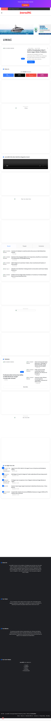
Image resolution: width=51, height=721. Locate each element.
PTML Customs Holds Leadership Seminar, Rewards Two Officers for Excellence (41, 372)
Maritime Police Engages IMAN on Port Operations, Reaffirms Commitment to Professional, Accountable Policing (29, 257)
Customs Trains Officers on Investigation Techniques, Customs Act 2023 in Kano (41, 379)
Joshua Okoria (30, 48)
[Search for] (49, 13)
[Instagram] (26, 575)
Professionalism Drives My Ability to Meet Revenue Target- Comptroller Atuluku (13, 376)
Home (18, 715)
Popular (24, 246)
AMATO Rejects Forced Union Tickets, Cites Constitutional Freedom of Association (26, 8)
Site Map (48, 715)
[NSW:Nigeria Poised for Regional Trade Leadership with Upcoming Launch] (6, 476)
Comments (41, 246)
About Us (23, 715)
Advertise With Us (29, 715)
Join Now (25, 5)
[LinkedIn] (25, 575)
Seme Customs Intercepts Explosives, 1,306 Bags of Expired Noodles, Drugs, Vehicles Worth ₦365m (41, 364)
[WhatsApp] (29, 575)
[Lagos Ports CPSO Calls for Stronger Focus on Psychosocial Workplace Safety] (6, 470)
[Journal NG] (25, 12)
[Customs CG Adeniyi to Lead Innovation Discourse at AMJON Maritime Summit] (6, 252)
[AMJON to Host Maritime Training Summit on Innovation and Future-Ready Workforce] (6, 270)
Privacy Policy (42, 715)
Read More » (31, 61)
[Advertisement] (25, 20)
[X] (23, 575)
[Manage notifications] (3, 718)
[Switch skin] (47, 13)
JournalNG (7, 713)
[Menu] (1, 13)
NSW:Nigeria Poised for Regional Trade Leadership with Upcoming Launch (29, 474)
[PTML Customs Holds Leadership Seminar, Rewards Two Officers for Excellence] (30, 371)
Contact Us (36, 715)
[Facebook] (21, 575)
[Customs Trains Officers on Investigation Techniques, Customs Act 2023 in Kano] (30, 379)
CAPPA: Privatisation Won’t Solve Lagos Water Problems (37, 51)
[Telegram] (28, 575)
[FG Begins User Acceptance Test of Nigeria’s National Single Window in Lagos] (6, 481)
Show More (25, 386)
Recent (8, 246)
